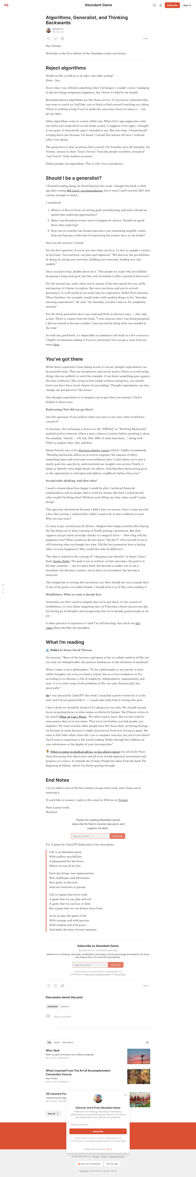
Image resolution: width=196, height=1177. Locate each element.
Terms (104, 1156)
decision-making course (94, 450)
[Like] (49, 38)
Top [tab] (49, 1042)
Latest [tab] (57, 1042)
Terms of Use (111, 1138)
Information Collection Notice (97, 1141)
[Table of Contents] (3, 588)
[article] (98, 1056)
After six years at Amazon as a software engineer (70, 1054)
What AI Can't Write (72, 717)
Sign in (187, 5)
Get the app (112, 1163)
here (56, 344)
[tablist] (58, 1006)
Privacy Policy (119, 1141)
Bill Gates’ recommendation (85, 190)
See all (51, 1113)
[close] (125, 1095)
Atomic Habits (61, 561)
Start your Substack (90, 1163)
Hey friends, (52, 1078)
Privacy (96, 1156)
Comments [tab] (52, 1006)
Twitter (123, 800)
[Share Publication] (161, 5)
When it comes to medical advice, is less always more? (85, 752)
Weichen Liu (58, 29)
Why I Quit (52, 1050)
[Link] (41, 68)
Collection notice (117, 1156)
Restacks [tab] (65, 1006)
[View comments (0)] (55, 38)
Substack (83, 1171)
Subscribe (172, 5)
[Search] (154, 5)
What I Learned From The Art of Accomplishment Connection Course (78, 1072)
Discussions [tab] (67, 1042)
